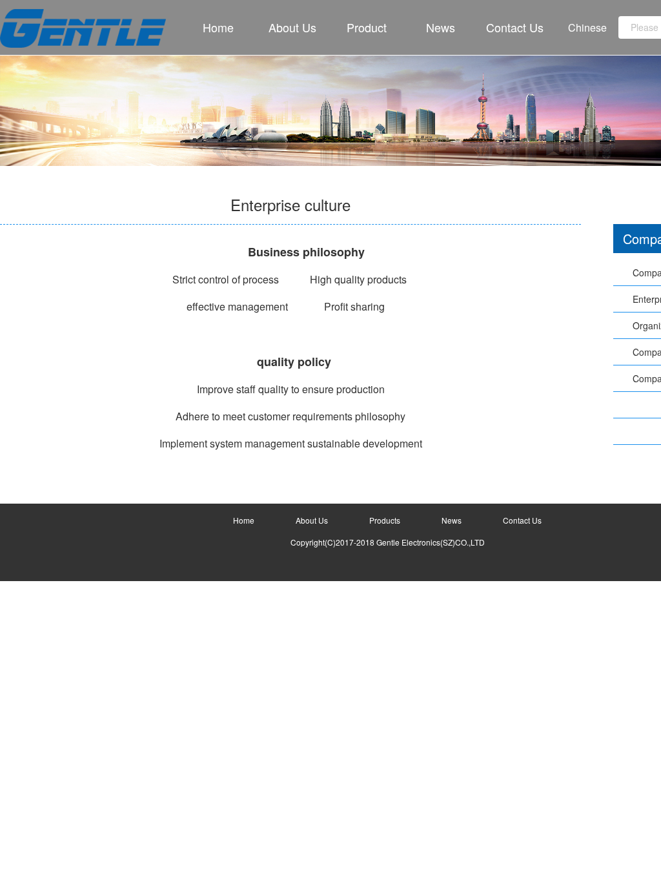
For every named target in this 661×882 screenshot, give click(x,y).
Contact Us (515, 27)
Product (367, 27)
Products (384, 520)
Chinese (587, 27)
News (440, 27)
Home (218, 27)
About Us (292, 27)
